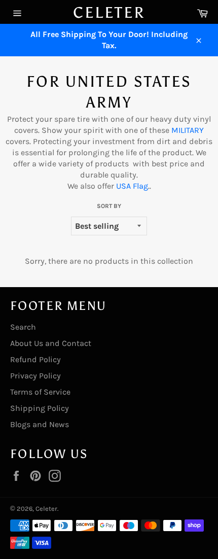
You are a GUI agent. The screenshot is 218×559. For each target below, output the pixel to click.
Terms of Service (40, 392)
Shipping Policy (39, 408)
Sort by (109, 205)
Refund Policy (35, 359)
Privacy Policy (35, 375)
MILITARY (187, 130)
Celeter (109, 13)
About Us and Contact (50, 343)
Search (23, 327)
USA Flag (132, 186)
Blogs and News (39, 424)
